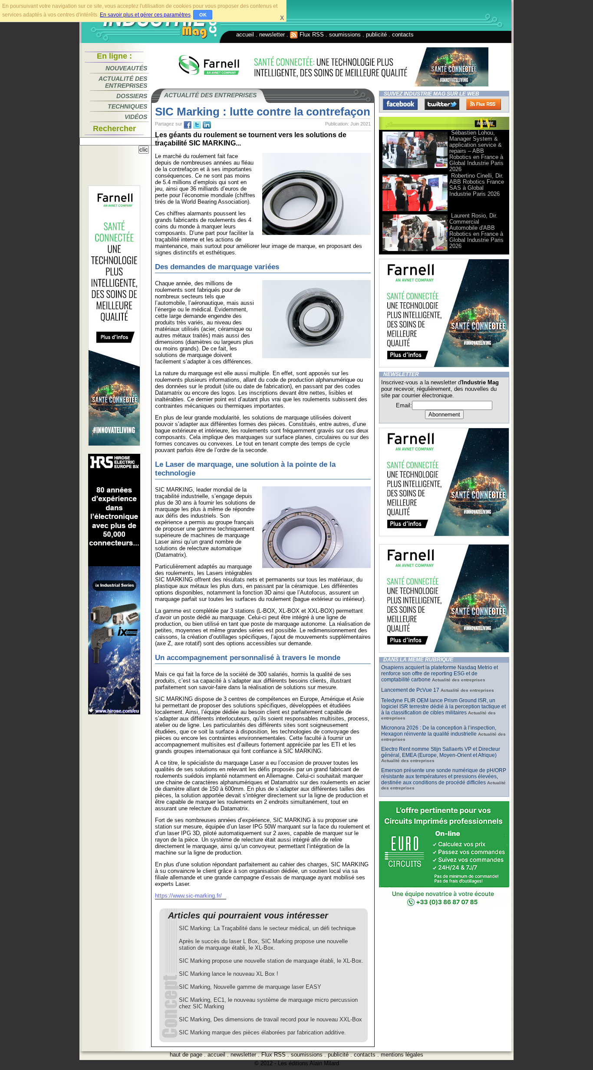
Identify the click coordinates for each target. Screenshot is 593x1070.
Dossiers (131, 95)
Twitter (442, 104)
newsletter (272, 34)
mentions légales (402, 1054)
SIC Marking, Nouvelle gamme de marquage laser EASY (250, 987)
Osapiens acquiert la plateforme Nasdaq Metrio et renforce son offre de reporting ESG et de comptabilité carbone (439, 673)
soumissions (345, 34)
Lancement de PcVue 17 (410, 690)
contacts (403, 34)
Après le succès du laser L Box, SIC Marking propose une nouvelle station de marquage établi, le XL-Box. (263, 944)
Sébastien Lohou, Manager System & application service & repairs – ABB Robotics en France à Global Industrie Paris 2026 (476, 150)
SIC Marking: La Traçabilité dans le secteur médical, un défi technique (267, 928)
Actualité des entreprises (123, 82)
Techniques (127, 106)
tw (197, 125)
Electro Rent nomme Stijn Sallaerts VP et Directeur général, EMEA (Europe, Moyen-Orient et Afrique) (440, 752)
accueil (245, 34)
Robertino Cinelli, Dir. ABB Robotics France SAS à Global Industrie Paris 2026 (476, 184)
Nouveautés (126, 68)
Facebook (400, 104)
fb (187, 125)
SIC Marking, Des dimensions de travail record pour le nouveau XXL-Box (270, 1019)
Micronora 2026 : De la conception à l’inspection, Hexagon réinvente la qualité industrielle (438, 731)
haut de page (186, 1054)
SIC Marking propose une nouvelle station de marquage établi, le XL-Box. (271, 961)
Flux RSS (311, 34)
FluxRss (483, 104)
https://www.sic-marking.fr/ (188, 895)
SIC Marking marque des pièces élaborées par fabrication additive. (262, 1032)
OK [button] (203, 14)
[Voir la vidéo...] (415, 167)
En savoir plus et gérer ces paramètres (145, 15)
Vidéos (136, 116)
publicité (376, 34)
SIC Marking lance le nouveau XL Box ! (228, 974)
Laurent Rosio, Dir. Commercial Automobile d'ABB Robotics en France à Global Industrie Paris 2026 (476, 230)
